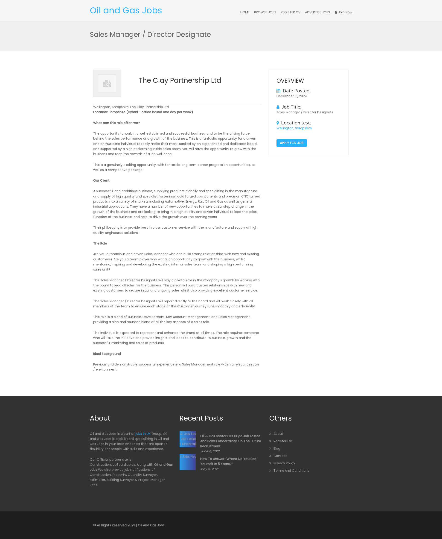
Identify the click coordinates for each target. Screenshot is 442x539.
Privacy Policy (284, 463)
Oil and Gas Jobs (126, 10)
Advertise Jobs (317, 12)
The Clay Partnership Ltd (180, 80)
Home (245, 12)
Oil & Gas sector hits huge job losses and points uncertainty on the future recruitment (230, 441)
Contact (280, 456)
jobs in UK (143, 433)
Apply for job (291, 143)
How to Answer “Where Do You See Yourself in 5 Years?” (228, 461)
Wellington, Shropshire (294, 128)
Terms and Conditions (291, 470)
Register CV (290, 12)
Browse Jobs (265, 12)
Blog (276, 448)
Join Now (345, 12)
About (278, 433)
